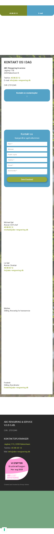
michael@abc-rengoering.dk (16, 230)
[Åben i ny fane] (13, 33)
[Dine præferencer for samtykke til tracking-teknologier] (4, 529)
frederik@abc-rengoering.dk (16, 388)
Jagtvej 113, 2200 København (17, 444)
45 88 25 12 (15, 78)
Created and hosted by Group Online (16, 484)
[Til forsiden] (27, 23)
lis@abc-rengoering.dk (13, 270)
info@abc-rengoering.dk (20, 80)
